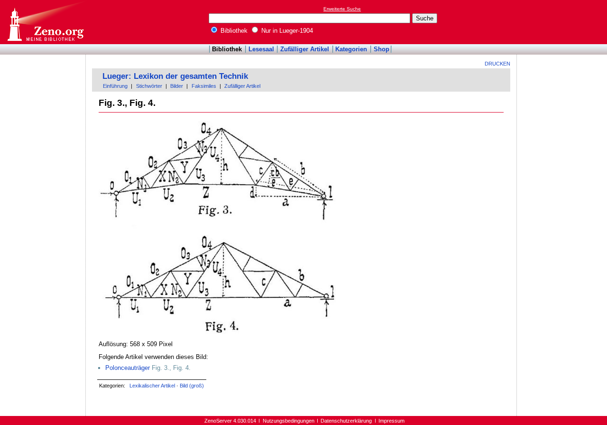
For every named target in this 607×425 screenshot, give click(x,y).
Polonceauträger (127, 367)
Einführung (115, 86)
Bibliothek (233, 30)
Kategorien (351, 49)
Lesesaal (261, 49)
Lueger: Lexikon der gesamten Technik (175, 76)
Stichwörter (149, 86)
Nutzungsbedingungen (288, 421)
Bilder (176, 86)
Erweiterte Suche (342, 8)
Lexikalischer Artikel (152, 385)
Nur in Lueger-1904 (286, 30)
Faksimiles (204, 86)
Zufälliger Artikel (304, 49)
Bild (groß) (192, 385)
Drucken (497, 63)
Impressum (391, 421)
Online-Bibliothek (45, 22)
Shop (381, 49)
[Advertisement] (563, 21)
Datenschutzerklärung (346, 421)
